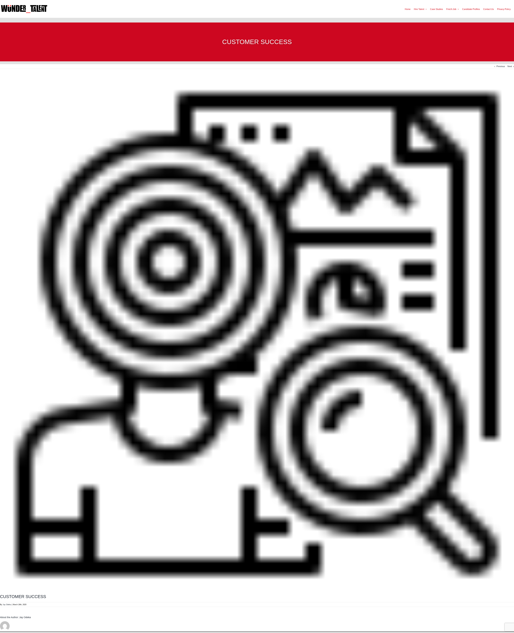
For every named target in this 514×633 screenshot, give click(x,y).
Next (509, 66)
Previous (500, 66)
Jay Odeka (7, 605)
